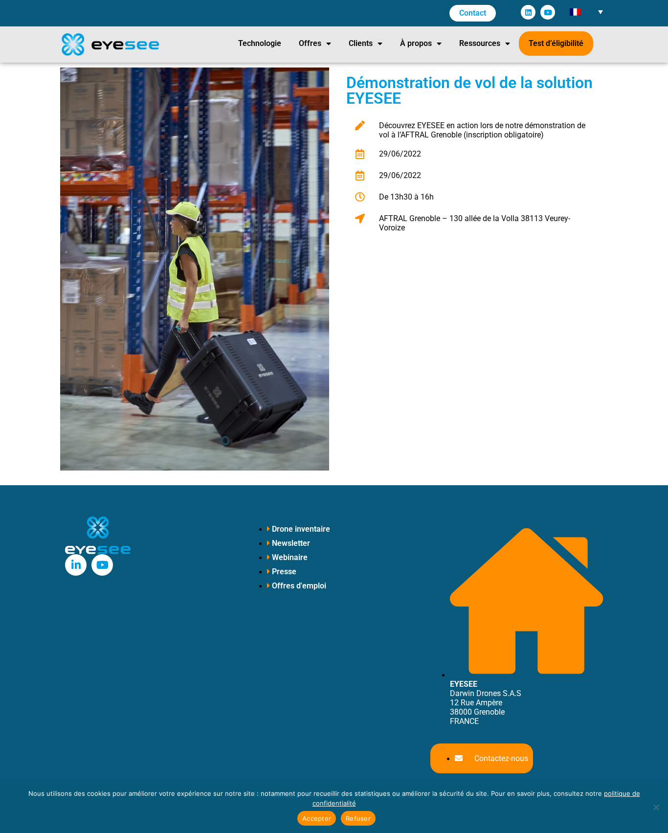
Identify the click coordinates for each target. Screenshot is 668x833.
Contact (472, 13)
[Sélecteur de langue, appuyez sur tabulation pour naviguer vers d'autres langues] (586, 11)
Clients (361, 43)
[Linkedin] (528, 12)
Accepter (316, 818)
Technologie (259, 43)
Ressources (479, 43)
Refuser (358, 818)
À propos (416, 43)
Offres (310, 43)
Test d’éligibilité (556, 43)
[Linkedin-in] (76, 565)
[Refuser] (656, 807)
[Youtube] (547, 12)
